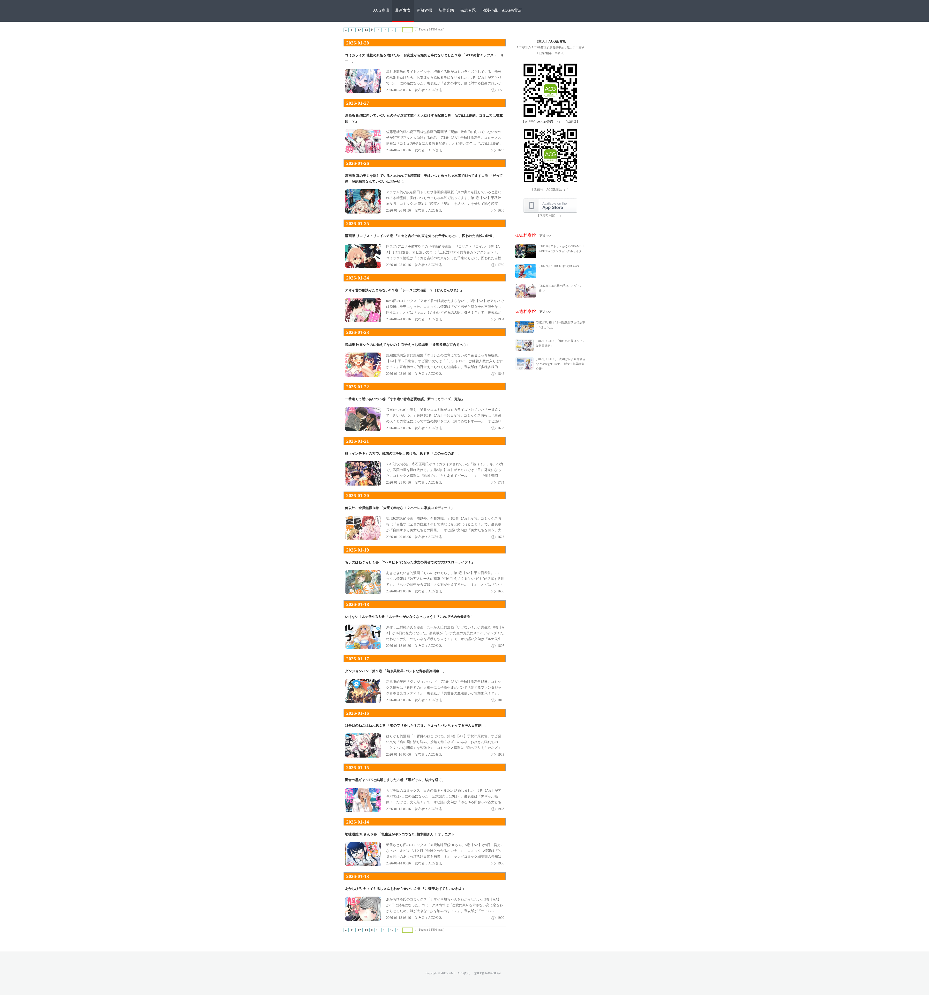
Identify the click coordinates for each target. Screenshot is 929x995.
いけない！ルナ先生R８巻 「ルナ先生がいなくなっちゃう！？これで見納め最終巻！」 (411, 617)
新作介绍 (446, 10)
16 (384, 30)
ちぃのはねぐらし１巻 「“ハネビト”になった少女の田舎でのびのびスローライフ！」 (410, 562)
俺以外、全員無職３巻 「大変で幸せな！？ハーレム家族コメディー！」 (399, 508)
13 (366, 30)
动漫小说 (490, 10)
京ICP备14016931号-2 (488, 973)
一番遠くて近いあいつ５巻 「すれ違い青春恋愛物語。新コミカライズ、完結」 (404, 399)
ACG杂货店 (512, 10)
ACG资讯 (381, 10)
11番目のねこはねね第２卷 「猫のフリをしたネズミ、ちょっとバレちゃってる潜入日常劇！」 (416, 725)
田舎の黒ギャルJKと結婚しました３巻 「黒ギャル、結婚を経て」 (395, 780)
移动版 (572, 122)
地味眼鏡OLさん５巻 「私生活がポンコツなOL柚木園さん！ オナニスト (400, 834)
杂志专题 (468, 10)
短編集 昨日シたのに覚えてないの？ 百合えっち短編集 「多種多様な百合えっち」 (407, 344)
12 (359, 30)
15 (377, 30)
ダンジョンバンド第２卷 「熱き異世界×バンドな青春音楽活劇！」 (395, 671)
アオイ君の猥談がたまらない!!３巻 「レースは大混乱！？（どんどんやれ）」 (404, 290)
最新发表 (403, 10)
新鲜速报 (424, 10)
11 (352, 30)
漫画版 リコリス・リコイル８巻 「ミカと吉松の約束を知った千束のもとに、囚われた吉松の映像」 (420, 236)
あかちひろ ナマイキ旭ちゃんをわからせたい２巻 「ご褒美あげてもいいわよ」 (405, 889)
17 (391, 30)
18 (398, 30)
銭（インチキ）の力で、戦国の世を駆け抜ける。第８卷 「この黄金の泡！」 (403, 453)
